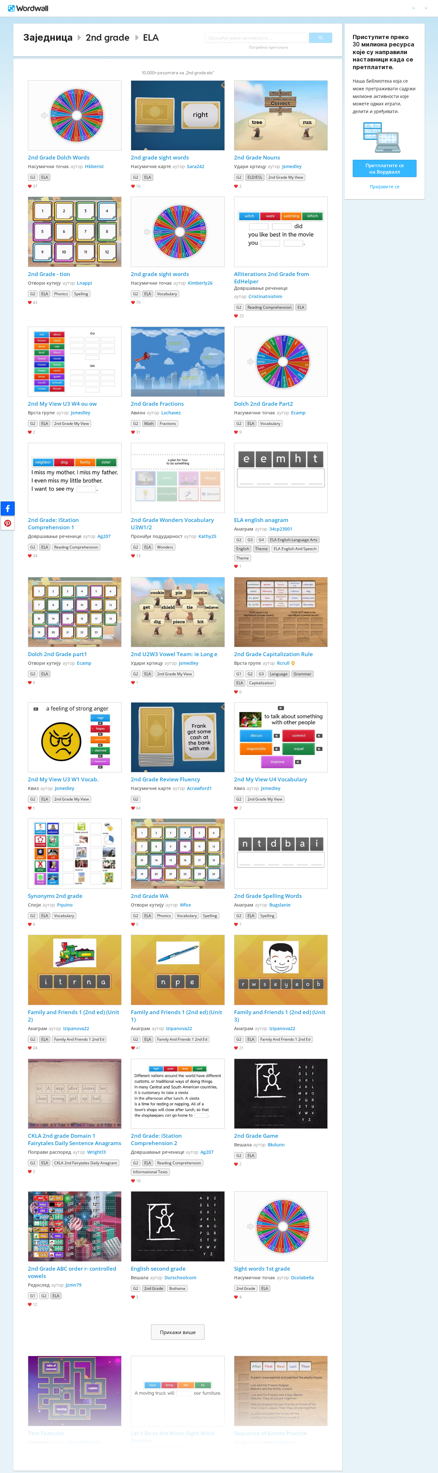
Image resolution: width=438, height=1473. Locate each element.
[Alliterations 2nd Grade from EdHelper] (281, 232)
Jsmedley (292, 166)
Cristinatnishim (265, 296)
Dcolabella (302, 1277)
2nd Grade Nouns (257, 157)
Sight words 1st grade (262, 1268)
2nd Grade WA (149, 895)
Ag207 (104, 536)
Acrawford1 (199, 788)
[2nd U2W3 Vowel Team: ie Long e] (177, 612)
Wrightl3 (96, 1152)
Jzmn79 (73, 1285)
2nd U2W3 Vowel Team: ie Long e (174, 654)
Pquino (65, 905)
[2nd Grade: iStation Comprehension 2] (177, 1094)
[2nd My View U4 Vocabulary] (281, 737)
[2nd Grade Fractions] (177, 362)
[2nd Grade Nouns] (281, 115)
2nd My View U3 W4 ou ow (62, 403)
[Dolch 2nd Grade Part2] (281, 362)
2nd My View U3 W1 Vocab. (63, 779)
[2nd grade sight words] (177, 115)
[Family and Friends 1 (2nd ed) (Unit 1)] (177, 970)
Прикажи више (178, 1332)
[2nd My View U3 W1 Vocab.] (75, 737)
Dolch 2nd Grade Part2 (263, 403)
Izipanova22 (76, 1028)
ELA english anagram (261, 520)
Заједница (48, 37)
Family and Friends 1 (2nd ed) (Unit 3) (280, 1015)
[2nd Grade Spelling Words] (281, 853)
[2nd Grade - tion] (75, 232)
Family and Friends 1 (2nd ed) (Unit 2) (74, 1015)
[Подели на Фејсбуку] (8, 508)
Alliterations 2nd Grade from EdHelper (272, 277)
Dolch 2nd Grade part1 (57, 654)
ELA (151, 37)
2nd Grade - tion (49, 274)
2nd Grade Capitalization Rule (273, 654)
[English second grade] (177, 1226)
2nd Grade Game (256, 1135)
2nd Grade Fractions (158, 403)
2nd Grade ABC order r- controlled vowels (73, 1272)
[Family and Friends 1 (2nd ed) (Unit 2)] (75, 970)
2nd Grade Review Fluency (165, 779)
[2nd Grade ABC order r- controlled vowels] (75, 1226)
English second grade (159, 1268)
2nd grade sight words (160, 157)
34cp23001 (280, 529)
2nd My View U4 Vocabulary (271, 779)
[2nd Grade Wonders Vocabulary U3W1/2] (177, 478)
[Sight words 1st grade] (281, 1226)
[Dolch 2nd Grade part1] (75, 612)
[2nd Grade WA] (177, 853)
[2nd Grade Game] (281, 1094)
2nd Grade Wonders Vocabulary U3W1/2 (173, 523)
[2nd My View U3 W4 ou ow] (75, 362)
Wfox (185, 905)
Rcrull (283, 663)
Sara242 (195, 166)
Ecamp (298, 413)
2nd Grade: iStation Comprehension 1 (54, 523)
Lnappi (84, 283)
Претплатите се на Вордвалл (385, 168)
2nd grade (108, 37)
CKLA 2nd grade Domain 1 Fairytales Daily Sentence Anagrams (74, 1139)
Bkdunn (276, 1145)
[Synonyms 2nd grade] (75, 853)
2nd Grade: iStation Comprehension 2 (157, 1139)
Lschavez (171, 413)
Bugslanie (280, 905)
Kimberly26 (200, 283)
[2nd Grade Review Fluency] (177, 737)
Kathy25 (207, 536)
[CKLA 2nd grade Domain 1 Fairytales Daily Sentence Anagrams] (75, 1094)
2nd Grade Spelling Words (268, 895)
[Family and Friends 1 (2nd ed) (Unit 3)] (281, 970)
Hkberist (94, 166)
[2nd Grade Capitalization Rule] (281, 612)
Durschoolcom (180, 1277)
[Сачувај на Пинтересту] (8, 523)
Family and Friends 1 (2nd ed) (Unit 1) (177, 1015)
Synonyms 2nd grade (55, 895)
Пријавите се (385, 186)
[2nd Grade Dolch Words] (75, 115)
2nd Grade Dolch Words (58, 157)
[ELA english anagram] (281, 478)
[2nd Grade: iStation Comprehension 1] (75, 478)
